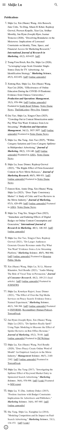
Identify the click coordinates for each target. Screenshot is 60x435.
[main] (30, 222)
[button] (4, 4)
